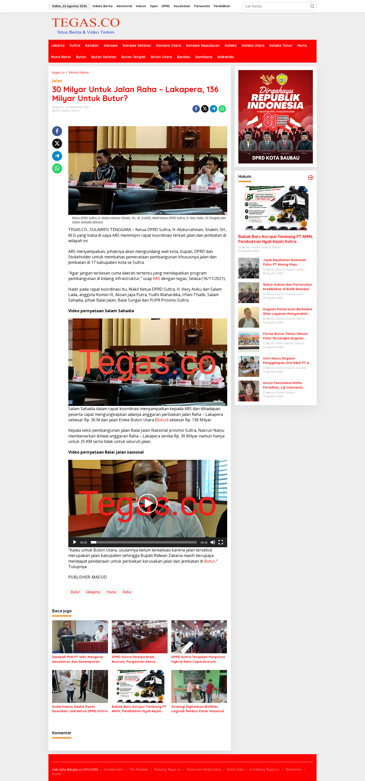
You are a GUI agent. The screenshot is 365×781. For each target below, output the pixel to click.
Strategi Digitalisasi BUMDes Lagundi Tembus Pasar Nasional (197, 708)
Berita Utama (61, 110)
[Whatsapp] (222, 109)
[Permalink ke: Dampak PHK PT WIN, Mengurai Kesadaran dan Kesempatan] (80, 636)
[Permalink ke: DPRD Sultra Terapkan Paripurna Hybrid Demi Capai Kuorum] (199, 636)
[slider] (144, 542)
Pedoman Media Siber (204, 769)
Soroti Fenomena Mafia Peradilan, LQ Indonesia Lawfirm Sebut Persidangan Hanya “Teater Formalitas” (286, 385)
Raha (127, 591)
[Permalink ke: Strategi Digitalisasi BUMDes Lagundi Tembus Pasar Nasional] (199, 686)
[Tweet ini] (205, 109)
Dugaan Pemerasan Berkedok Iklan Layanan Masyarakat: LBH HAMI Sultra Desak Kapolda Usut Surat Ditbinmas (287, 311)
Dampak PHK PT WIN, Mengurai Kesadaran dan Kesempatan (77, 659)
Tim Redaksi (138, 769)
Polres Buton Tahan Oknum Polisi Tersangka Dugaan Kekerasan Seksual (285, 336)
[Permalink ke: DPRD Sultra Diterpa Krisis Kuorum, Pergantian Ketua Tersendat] (140, 636)
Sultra (75, 110)
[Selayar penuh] (220, 542)
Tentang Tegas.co (167, 769)
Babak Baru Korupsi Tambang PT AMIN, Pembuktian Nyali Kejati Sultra (139, 708)
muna (111, 591)
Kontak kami (113, 769)
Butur (161, 420)
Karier (57, 774)
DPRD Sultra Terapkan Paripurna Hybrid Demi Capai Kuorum (198, 659)
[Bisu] (212, 542)
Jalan (57, 80)
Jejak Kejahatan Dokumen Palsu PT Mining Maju (284, 262)
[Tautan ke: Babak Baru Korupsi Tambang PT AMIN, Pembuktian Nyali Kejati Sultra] (275, 208)
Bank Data (235, 769)
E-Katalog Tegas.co (265, 769)
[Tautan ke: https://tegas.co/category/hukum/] (311, 178)
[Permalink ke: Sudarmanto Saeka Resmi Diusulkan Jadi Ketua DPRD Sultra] (80, 686)
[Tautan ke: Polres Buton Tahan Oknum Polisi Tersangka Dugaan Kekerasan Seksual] (248, 341)
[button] (312, 6)
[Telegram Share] (213, 109)
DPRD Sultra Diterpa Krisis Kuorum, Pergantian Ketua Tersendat (133, 659)
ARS (156, 278)
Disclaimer (294, 769)
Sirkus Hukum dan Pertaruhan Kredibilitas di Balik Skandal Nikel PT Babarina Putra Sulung (287, 286)
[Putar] (74, 542)
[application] (147, 362)
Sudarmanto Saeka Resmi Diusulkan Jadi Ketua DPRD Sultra (80, 708)
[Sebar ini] (196, 109)
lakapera (93, 591)
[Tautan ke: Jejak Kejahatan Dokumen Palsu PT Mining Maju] (248, 267)
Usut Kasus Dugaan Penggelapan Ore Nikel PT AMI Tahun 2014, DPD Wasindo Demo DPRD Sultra (288, 360)
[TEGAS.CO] (85, 25)
